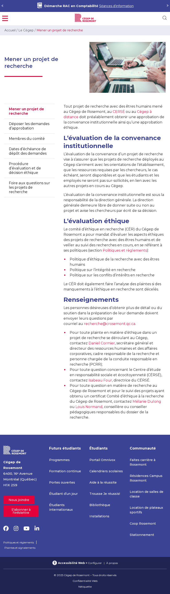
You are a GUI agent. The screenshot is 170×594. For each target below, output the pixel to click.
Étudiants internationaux (61, 507)
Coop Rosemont (143, 524)
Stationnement (142, 535)
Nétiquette (85, 586)
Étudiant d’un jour (63, 494)
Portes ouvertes (62, 482)
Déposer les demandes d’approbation (29, 126)
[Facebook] (6, 528)
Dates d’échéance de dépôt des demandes (27, 151)
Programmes (59, 460)
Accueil (9, 30)
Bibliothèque (99, 505)
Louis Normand (88, 407)
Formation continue (65, 471)
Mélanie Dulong (147, 401)
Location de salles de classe (146, 494)
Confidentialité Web (85, 581)
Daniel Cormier (102, 343)
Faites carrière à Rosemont (142, 462)
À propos (112, 563)
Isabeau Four (100, 380)
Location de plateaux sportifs (146, 510)
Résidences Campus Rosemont (146, 478)
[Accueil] (15, 450)
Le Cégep (26, 30)
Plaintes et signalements (19, 547)
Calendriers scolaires (106, 471)
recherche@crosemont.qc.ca (109, 324)
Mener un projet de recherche (26, 111)
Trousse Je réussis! (104, 494)
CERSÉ (119, 112)
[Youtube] (26, 528)
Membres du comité (27, 139)
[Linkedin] (37, 528)
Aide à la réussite (103, 482)
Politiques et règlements (125, 250)
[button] (5, 18)
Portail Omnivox (102, 460)
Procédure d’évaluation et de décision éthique (25, 168)
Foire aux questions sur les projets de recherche (29, 187)
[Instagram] (16, 528)
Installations (99, 516)
